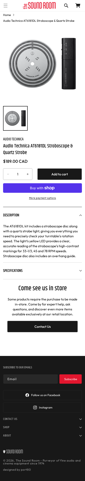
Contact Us (42, 326)
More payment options (42, 197)
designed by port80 (17, 469)
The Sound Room (28, 460)
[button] (5, 5)
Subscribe (70, 379)
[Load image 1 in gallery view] (15, 118)
